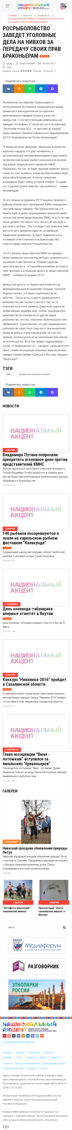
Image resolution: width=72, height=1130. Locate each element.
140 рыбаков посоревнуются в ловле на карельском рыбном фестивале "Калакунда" (31, 538)
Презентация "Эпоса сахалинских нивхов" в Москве (52, 911)
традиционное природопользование (34, 374)
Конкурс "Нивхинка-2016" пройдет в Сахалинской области (34, 682)
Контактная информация (27, 1063)
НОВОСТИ (55, 1057)
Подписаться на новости (19, 1042)
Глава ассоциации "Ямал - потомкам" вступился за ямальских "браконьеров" (26, 759)
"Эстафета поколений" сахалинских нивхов (16, 909)
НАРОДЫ (7, 1052)
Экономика (11, 604)
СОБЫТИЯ (49, 1052)
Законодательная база (53, 1063)
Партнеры (32, 1068)
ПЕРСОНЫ (7, 1057)
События (10, 450)
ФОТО (19, 1057)
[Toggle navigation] (7, 6)
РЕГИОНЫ (20, 1052)
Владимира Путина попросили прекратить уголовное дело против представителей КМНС (35, 459)
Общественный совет (13, 1068)
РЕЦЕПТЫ (31, 1057)
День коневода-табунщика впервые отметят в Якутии (28, 611)
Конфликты (11, 749)
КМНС (8, 374)
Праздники (11, 841)
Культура (10, 675)
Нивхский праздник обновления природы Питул (35, 850)
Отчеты (43, 1068)
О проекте (8, 1063)
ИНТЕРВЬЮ (34, 1052)
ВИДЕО (43, 1057)
